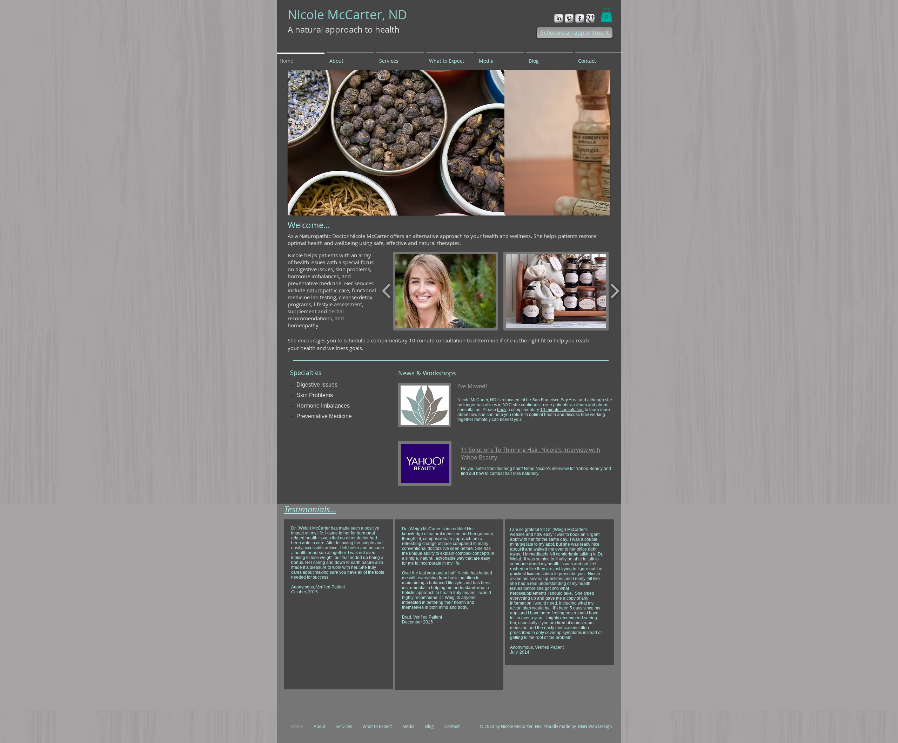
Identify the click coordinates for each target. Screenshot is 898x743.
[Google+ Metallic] (590, 18)
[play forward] (615, 291)
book (502, 409)
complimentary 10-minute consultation (418, 340)
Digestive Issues (317, 385)
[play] (595, 209)
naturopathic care (328, 290)
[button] (606, 15)
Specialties (306, 372)
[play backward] (387, 291)
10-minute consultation (562, 409)
